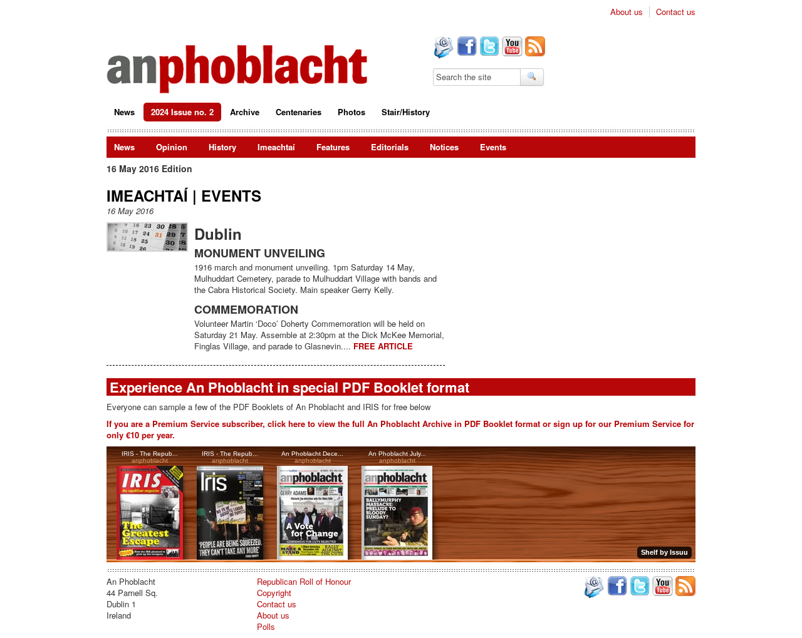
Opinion (171, 147)
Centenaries (298, 112)
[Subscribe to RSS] (534, 47)
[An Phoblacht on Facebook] (465, 47)
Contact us (675, 12)
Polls (266, 626)
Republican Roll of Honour (304, 581)
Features (333, 147)
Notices (444, 147)
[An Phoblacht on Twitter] (488, 47)
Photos (351, 112)
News (124, 112)
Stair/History (406, 112)
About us (626, 12)
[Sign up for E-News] (442, 48)
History (222, 147)
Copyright (274, 593)
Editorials (390, 147)
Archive (244, 112)
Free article (383, 346)
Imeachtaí (276, 147)
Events (493, 147)
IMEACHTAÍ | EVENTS (184, 195)
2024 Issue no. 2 (182, 112)
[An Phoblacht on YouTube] (511, 47)
